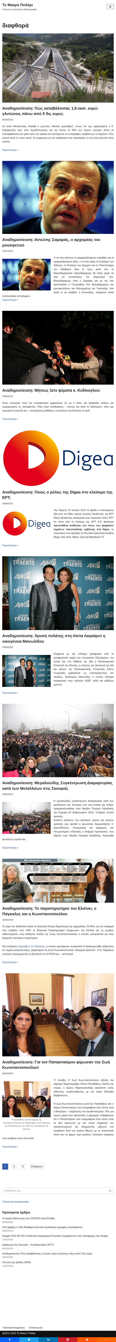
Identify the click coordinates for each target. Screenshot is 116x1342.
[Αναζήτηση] (110, 1191)
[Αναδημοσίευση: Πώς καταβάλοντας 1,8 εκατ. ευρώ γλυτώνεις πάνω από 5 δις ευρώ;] (58, 68)
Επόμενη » (37, 1166)
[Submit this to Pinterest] (67, 1339)
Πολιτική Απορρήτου (14, 1327)
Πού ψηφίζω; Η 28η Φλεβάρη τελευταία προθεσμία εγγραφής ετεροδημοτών (42, 1227)
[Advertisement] (25, 1292)
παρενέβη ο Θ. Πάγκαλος (31, 946)
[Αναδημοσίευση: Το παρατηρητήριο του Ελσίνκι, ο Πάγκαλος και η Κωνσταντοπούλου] (58, 881)
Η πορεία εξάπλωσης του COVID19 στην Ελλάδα (28, 1218)
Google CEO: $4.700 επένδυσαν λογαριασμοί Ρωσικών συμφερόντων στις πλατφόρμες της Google (55, 1236)
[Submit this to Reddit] (87, 1339)
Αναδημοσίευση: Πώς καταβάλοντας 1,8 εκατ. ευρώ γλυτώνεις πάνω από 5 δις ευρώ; (47, 1253)
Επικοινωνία (35, 1327)
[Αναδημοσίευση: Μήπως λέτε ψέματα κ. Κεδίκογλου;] (58, 348)
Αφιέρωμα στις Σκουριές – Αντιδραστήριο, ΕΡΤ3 (28, 1244)
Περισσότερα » (10, 150)
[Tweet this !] (29, 1339)
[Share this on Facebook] (9, 1339)
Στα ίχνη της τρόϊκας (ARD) (16, 1262)
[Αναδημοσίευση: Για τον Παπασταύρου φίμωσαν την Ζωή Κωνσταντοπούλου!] (58, 1014)
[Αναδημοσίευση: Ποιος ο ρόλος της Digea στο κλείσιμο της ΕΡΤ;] (58, 458)
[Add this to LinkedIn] (48, 1339)
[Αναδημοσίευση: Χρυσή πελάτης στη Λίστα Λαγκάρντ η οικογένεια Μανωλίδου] (58, 593)
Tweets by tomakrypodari (15, 1201)
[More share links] (106, 1339)
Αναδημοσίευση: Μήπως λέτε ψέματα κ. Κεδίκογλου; (51, 390)
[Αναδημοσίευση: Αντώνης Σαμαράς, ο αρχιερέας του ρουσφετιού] (58, 197)
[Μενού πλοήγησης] (110, 6)
